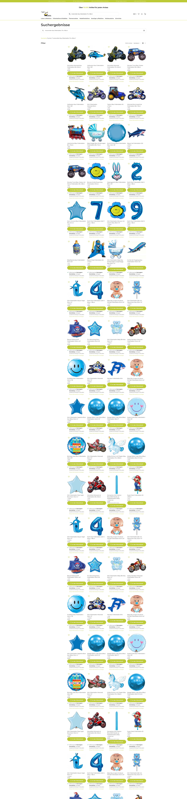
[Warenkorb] (145, 14)
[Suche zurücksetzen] (144, 30)
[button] (137, 43)
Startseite (44, 38)
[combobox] (93, 14)
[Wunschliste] (138, 14)
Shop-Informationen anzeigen (76, 81)
